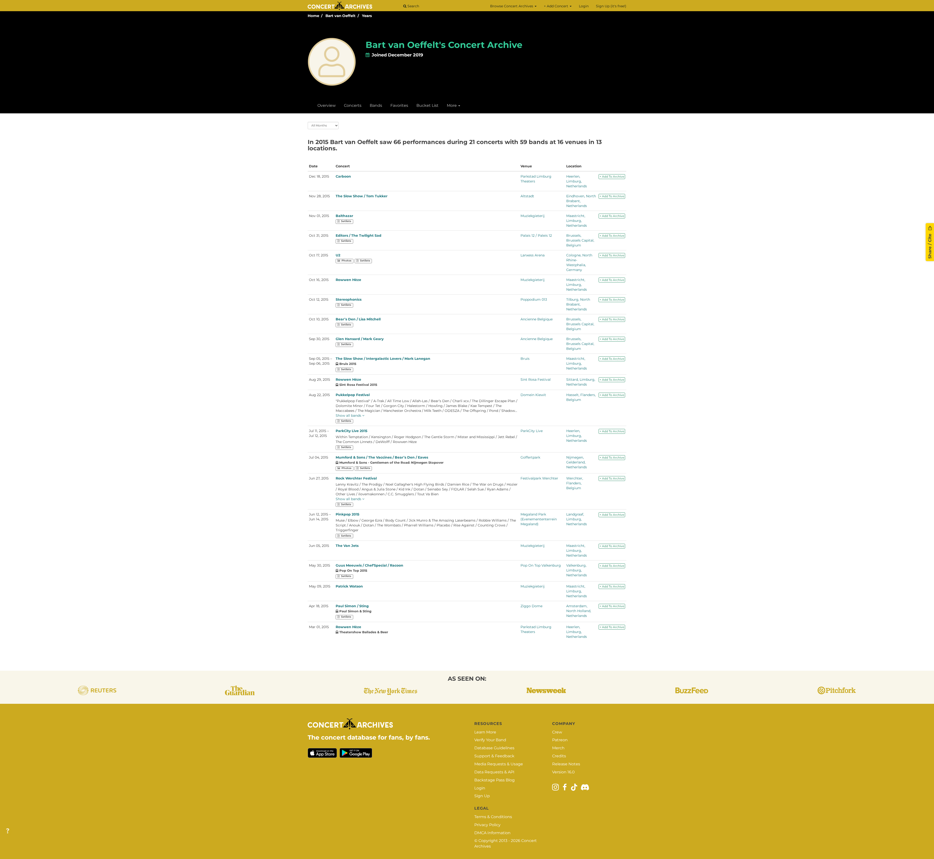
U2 (338, 255)
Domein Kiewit (533, 395)
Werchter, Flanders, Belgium (574, 483)
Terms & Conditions (493, 816)
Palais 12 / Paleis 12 (536, 235)
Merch (558, 748)
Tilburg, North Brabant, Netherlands (578, 304)
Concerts (352, 105)
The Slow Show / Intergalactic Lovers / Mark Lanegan (383, 358)
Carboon (343, 176)
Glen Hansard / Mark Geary (360, 339)
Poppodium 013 (534, 299)
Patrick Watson (349, 586)
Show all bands (349, 415)
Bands (376, 105)
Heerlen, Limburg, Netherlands (576, 181)
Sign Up (482, 796)
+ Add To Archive (612, 176)
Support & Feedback (494, 756)
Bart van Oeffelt (340, 15)
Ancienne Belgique (537, 319)
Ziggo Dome (531, 606)
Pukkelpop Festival (353, 395)
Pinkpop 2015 (347, 514)
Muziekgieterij (533, 216)
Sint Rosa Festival (536, 379)
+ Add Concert (556, 6)
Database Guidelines (494, 748)
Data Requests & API (494, 772)
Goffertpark (530, 457)
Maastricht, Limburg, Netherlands (576, 221)
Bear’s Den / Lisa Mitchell (358, 319)
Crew (557, 732)
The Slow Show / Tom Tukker (361, 196)
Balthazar (344, 216)
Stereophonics (348, 299)
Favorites (399, 105)
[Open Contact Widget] (7, 831)
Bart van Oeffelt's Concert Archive (444, 44)
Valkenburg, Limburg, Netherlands (576, 570)
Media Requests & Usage (498, 764)
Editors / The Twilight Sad (358, 235)
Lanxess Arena (533, 255)
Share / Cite (929, 245)
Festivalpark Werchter (539, 478)
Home (313, 15)
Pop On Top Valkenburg (541, 565)
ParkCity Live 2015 (351, 431)
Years (367, 15)
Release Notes (566, 764)
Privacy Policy (487, 825)
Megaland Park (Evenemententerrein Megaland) (539, 519)
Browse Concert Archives (512, 6)
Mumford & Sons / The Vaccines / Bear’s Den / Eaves (382, 457)
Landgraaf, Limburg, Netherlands (576, 519)
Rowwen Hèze (348, 280)
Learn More (485, 732)
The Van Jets (347, 545)
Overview (326, 105)
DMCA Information (492, 833)
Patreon (560, 740)
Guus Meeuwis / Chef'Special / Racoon (369, 565)
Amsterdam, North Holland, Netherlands (578, 611)
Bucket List (427, 105)
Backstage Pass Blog (494, 780)
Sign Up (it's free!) (611, 6)
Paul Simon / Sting (352, 606)
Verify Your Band (490, 740)
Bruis (525, 358)
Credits (559, 756)
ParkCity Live (532, 431)
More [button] (452, 105)
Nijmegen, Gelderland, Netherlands (576, 462)
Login (584, 6)
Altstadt (527, 196)
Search (412, 6)
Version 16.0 (563, 772)
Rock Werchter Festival (356, 478)
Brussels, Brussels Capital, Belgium (580, 240)
